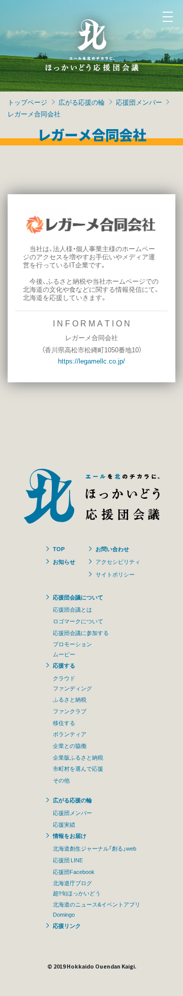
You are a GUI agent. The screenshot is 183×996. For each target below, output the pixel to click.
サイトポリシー (115, 574)
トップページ (27, 102)
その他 (61, 780)
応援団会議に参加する (81, 632)
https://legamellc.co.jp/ (91, 361)
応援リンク (67, 925)
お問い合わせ (112, 549)
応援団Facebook (74, 871)
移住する (64, 722)
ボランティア (69, 734)
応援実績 (64, 824)
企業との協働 (69, 745)
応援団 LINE (68, 860)
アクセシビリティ (118, 561)
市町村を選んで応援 (78, 768)
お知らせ (64, 561)
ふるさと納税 (69, 699)
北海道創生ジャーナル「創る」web (94, 848)
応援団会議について (78, 597)
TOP (59, 549)
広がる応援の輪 (81, 102)
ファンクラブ (69, 711)
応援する (64, 665)
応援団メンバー (139, 102)
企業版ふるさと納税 (78, 757)
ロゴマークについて (78, 621)
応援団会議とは (72, 609)
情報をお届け (69, 835)
